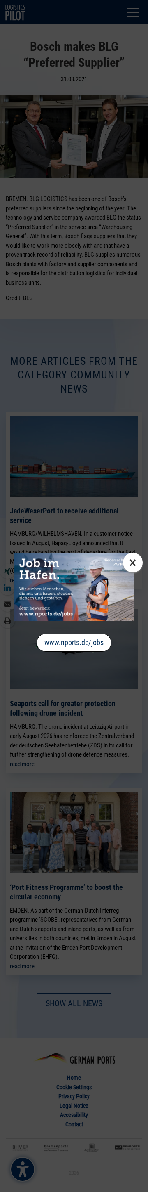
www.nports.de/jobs (74, 642)
